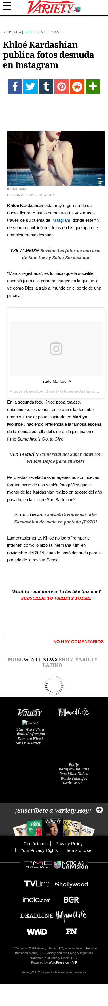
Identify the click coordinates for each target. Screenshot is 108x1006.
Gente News (41, 659)
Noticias (50, 32)
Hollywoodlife (71, 914)
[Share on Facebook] (15, 86)
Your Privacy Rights (39, 850)
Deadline (37, 914)
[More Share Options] (93, 86)
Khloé (49, 391)
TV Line (37, 882)
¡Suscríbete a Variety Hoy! (53, 810)
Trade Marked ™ (56, 381)
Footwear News (69, 929)
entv (71, 882)
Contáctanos (36, 843)
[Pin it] (61, 86)
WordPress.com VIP (63, 962)
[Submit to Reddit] (77, 86)
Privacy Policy (69, 843)
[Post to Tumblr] (46, 86)
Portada (12, 32)
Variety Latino (54, 7)
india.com (37, 898)
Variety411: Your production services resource (54, 972)
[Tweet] (30, 86)
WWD (35, 929)
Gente (30, 32)
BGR (69, 898)
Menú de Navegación (10, 6)
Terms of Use (78, 850)
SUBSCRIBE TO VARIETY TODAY (55, 598)
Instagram (60, 220)
